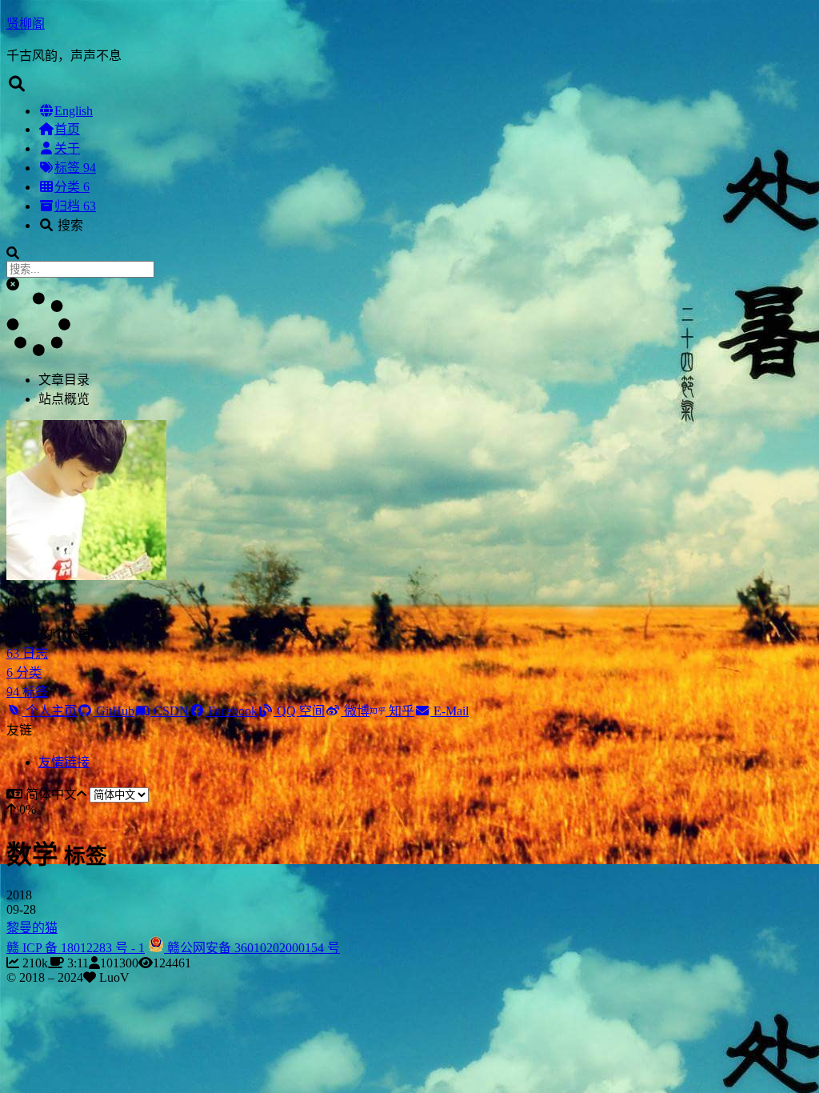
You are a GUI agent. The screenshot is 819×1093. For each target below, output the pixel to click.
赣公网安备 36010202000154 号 (252, 948)
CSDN (169, 711)
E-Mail (449, 711)
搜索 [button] (68, 225)
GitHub (113, 711)
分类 (72, 187)
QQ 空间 (299, 711)
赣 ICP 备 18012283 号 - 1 (75, 948)
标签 (75, 167)
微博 (355, 711)
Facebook (231, 711)
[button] (12, 284)
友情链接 (64, 762)
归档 (75, 206)
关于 (67, 148)
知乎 (400, 711)
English (73, 111)
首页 (67, 129)
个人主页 (49, 711)
